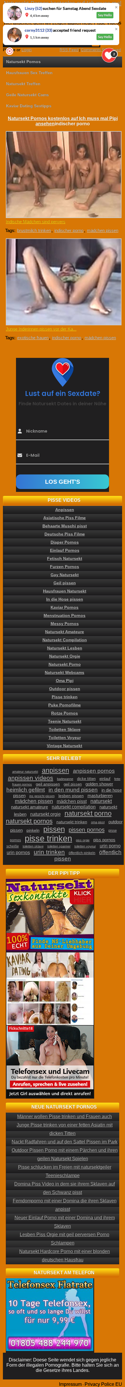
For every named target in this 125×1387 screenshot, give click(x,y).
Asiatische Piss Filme (64, 517)
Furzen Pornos (64, 566)
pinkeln (33, 830)
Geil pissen (64, 583)
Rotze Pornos (64, 713)
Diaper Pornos (65, 542)
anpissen (55, 770)
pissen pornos (87, 830)
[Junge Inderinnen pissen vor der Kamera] (63, 282)
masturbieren (100, 795)
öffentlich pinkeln (82, 853)
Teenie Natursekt (64, 721)
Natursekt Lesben (64, 648)
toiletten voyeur (85, 846)
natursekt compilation (74, 806)
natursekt (101, 801)
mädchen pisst (72, 801)
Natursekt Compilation (64, 640)
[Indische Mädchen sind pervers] (63, 175)
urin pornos (18, 852)
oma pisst (98, 822)
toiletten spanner (59, 846)
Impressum (70, 1384)
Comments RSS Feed (101, 49)
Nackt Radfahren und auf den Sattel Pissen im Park (64, 1141)
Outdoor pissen (64, 688)
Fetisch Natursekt (64, 558)
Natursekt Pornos (23, 61)
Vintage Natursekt (64, 745)
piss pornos (104, 839)
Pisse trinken (65, 697)
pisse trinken (48, 838)
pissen (54, 829)
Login (27, 49)
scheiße (12, 846)
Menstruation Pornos (64, 615)
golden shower (99, 784)
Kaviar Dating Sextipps (28, 105)
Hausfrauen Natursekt (64, 591)
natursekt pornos (29, 821)
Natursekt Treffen (23, 83)
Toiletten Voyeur (65, 737)
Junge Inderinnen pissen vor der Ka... (41, 328)
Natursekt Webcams (64, 672)
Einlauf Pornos (64, 550)
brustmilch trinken (34, 230)
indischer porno (68, 230)
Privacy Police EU (103, 1384)
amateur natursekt (25, 771)
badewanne (65, 779)
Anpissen (64, 509)
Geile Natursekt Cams (27, 94)
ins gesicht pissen (42, 796)
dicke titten (86, 778)
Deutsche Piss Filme (64, 534)
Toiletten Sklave (65, 729)
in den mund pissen (73, 790)
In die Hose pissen (64, 599)
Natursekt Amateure (64, 631)
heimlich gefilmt (25, 789)
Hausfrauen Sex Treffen (29, 72)
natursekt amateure (29, 807)
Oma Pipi (65, 680)
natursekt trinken (71, 822)
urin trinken (49, 852)
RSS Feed (69, 49)
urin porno (110, 845)
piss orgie (83, 840)
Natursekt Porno (65, 664)
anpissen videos (30, 777)
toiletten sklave (33, 846)
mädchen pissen (102, 230)
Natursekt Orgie (64, 656)
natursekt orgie (45, 814)
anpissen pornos (94, 771)
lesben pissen (71, 795)
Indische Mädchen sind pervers (35, 221)
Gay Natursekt (65, 574)
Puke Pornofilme (64, 705)
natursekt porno (88, 813)
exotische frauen (33, 337)
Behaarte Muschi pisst (64, 526)
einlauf (104, 779)
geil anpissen (48, 784)
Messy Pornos (65, 623)
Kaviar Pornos (64, 607)
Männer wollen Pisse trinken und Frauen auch (64, 1116)
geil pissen (73, 784)
